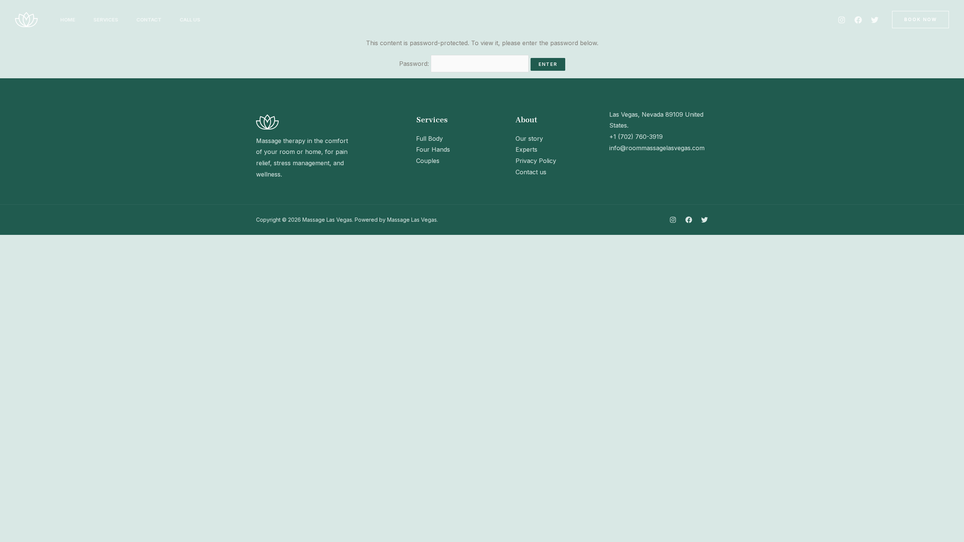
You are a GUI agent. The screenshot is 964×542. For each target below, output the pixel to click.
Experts (526, 149)
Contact (149, 20)
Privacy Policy (536, 160)
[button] (920, 19)
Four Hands (433, 149)
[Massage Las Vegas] (26, 19)
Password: (415, 63)
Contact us (531, 172)
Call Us (190, 20)
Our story (529, 138)
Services (105, 20)
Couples (427, 160)
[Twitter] (875, 20)
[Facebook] (858, 20)
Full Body (429, 138)
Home (67, 20)
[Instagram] (841, 20)
